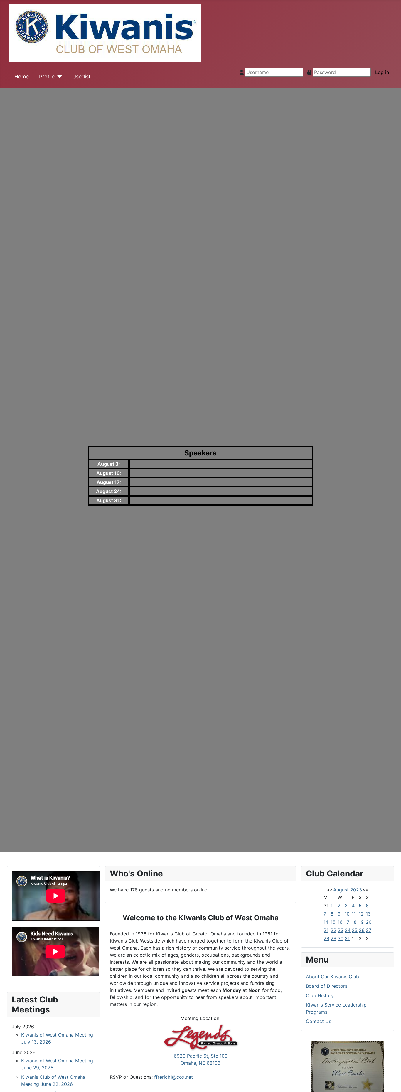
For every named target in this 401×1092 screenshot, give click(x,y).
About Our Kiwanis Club (332, 977)
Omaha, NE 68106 (200, 1063)
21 (326, 930)
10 (347, 914)
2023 (356, 890)
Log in (382, 72)
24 (348, 930)
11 (354, 914)
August (341, 890)
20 (369, 922)
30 (340, 938)
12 (361, 914)
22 (333, 930)
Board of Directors (326, 986)
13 (368, 914)
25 (355, 930)
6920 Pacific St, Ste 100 (201, 1056)
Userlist (81, 76)
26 (362, 930)
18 (354, 922)
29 (333, 938)
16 (340, 922)
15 (333, 922)
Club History (320, 995)
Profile (47, 76)
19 (361, 922)
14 (326, 922)
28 (326, 938)
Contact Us (318, 1021)
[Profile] (58, 76)
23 (340, 930)
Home (21, 76)
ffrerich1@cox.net (173, 1077)
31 (347, 938)
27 (368, 930)
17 (347, 922)
